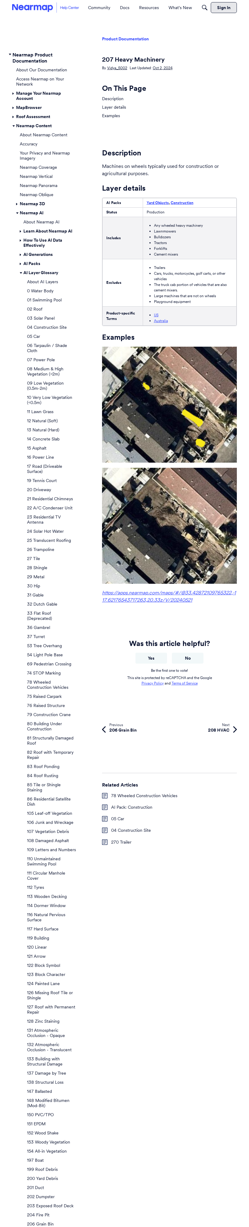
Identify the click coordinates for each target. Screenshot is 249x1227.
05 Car (117, 818)
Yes (151, 658)
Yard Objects (158, 202)
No (188, 658)
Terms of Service (185, 683)
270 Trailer (121, 842)
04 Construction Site (131, 830)
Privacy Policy (153, 683)
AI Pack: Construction (131, 807)
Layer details (114, 107)
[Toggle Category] (10, 54)
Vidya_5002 (117, 68)
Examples (111, 115)
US (156, 315)
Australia (161, 320)
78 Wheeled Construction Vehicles (144, 795)
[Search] (204, 7)
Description (113, 98)
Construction (182, 202)
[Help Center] (45, 7)
